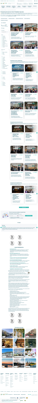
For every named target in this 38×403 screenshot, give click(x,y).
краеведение (4, 64)
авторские (3, 82)
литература (3, 60)
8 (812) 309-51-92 (10, 394)
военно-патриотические (5, 65)
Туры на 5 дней (7, 383)
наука (3, 61)
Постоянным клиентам (24, 391)
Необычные (2, 379)
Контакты (17, 391)
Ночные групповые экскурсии (3, 382)
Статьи (5, 391)
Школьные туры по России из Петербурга (16, 379)
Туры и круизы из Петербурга (24, 6)
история (3, 58)
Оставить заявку (29, 215)
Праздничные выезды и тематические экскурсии (11, 380)
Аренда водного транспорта (26, 380)
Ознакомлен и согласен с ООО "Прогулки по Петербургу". (16, 217)
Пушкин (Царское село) (35, 381)
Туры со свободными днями (6, 385)
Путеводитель (8, 391)
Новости (12, 391)
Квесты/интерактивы (27, 18)
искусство (3, 59)
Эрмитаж (2, 381)
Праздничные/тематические (19, 18)
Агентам (15, 391)
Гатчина (34, 380)
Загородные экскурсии (11, 18)
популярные (3, 85)
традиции (3, 62)
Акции (20, 391)
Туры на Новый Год (7, 375)
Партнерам (29, 391)
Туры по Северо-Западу (21, 377)
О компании (2, 391)
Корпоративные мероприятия (25, 378)
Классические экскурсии (4, 18)
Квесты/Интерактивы (11, 383)
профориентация (4, 66)
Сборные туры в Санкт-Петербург (8, 6)
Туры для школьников (19, 6)
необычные (3, 83)
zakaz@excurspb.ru (23, 394)
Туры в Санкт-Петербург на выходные (7, 378)
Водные (1, 380)
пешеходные (4, 72)
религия (3, 63)
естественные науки (4, 68)
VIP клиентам (30, 373)
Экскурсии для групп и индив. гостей (25, 376)
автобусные (3, 71)
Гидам (32, 391)
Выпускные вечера (11, 385)
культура (3, 67)
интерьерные (4, 73)
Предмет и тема (3, 56)
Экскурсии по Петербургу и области (3, 7)
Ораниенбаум (34, 379)
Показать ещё (24, 207)
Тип (1, 70)
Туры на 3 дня (7, 382)
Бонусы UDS (35, 391)
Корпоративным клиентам (30, 6)
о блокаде (3, 57)
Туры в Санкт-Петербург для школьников (16, 376)
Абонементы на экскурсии (4, 20)
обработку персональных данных (9, 401)
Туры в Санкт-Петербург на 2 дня (7, 380)
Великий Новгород (20, 375)
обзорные (3, 84)
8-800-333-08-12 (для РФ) (17, 394)
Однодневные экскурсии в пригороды (34, 374)
